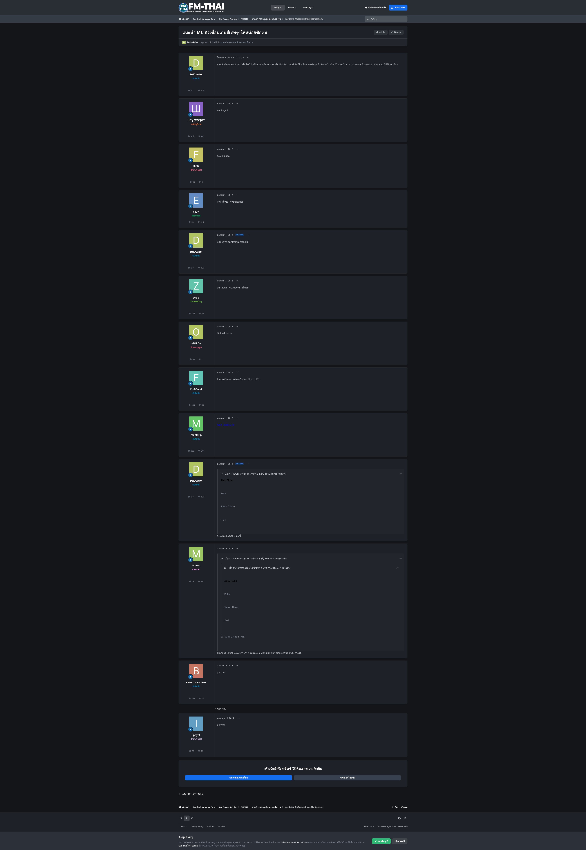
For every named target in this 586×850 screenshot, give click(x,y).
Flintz (196, 166)
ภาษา (183, 826)
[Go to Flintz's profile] (196, 155)
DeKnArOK (192, 42)
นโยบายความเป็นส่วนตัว (293, 842)
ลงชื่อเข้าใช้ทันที (347, 777)
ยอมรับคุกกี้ (383, 841)
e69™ (196, 211)
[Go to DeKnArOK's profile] (184, 42)
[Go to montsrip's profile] (196, 423)
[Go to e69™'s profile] (196, 200)
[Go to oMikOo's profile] (196, 332)
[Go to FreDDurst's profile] (196, 378)
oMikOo (196, 343)
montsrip (196, 435)
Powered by (392, 826)
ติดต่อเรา (210, 826)
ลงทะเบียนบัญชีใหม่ (238, 777)
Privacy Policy (197, 826)
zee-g (196, 297)
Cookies (221, 826)
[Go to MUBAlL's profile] (196, 554)
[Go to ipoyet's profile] (196, 724)
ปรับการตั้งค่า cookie (188, 845)
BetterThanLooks (196, 682)
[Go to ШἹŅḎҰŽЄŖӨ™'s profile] (196, 109)
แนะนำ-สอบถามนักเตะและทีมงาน (237, 42)
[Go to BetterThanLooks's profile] (196, 671)
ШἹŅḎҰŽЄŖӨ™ (196, 120)
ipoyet (196, 735)
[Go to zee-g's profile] (196, 286)
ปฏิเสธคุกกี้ (400, 841)
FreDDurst (196, 389)
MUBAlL (196, 565)
